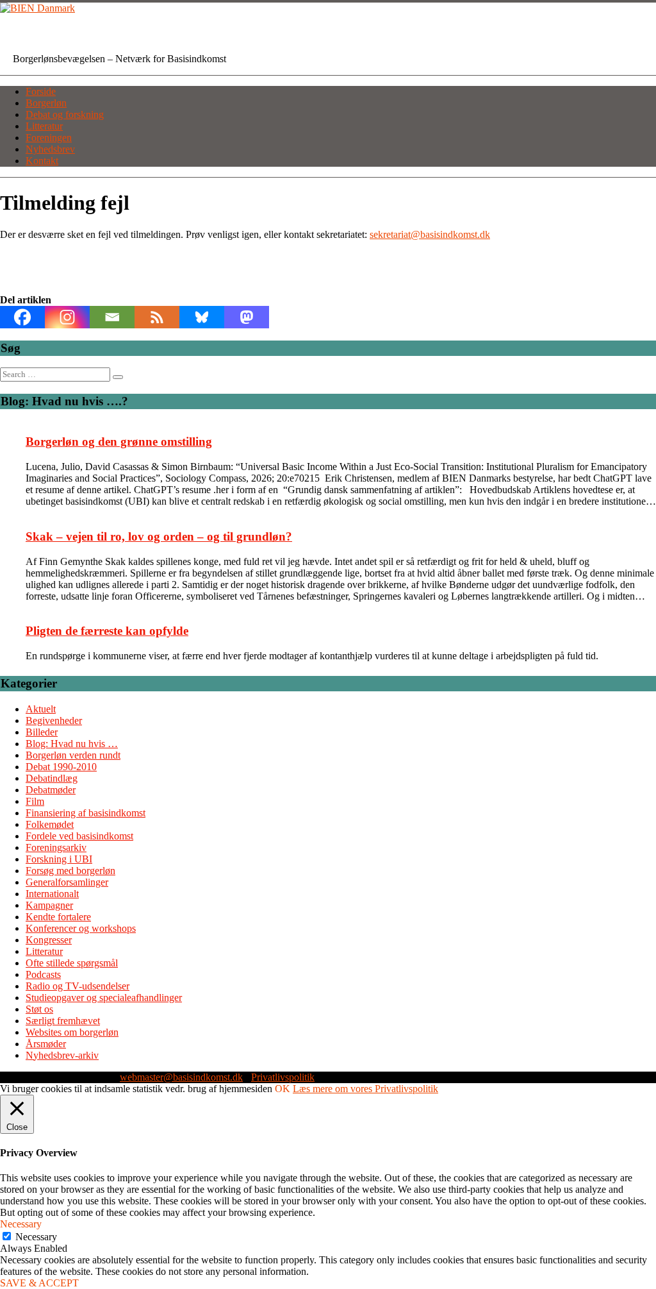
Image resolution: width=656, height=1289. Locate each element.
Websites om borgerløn (72, 1032)
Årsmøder (46, 1043)
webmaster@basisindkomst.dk (181, 1077)
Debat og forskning (65, 114)
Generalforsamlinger (67, 882)
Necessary (36, 1236)
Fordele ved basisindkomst (79, 835)
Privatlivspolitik (283, 1077)
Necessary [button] (21, 1223)
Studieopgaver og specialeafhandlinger (104, 997)
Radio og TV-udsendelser (77, 986)
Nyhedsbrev (50, 149)
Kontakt (42, 160)
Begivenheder (54, 720)
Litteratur (44, 126)
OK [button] (282, 1088)
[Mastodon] (246, 317)
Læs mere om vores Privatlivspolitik (365, 1088)
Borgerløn (46, 102)
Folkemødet (50, 824)
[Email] (112, 317)
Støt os (39, 1009)
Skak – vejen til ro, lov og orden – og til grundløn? (159, 536)
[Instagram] (67, 317)
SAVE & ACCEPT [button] (39, 1282)
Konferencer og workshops (81, 928)
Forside (41, 91)
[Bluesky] (201, 317)
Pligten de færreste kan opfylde (107, 630)
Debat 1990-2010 (61, 766)
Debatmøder (51, 789)
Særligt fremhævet (63, 1020)
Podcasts (43, 974)
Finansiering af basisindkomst (85, 812)
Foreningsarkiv (56, 847)
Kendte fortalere (58, 916)
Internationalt (52, 893)
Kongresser (49, 939)
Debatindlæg (52, 778)
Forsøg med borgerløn (70, 870)
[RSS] (157, 317)
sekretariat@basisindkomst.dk (430, 234)
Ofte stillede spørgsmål (72, 962)
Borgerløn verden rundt (73, 755)
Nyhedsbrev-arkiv (62, 1055)
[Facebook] (22, 317)
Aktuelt (41, 708)
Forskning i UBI (59, 859)
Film (35, 801)
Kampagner (49, 905)
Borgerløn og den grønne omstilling (119, 441)
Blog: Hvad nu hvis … (72, 743)
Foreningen (49, 137)
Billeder (42, 732)
